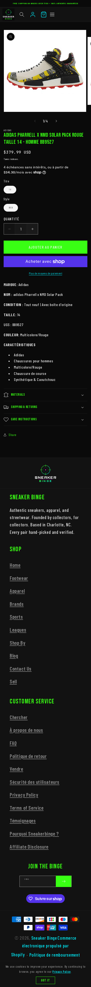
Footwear (19, 578)
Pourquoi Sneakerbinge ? (34, 833)
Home (15, 565)
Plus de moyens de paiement (45, 273)
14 (10, 189)
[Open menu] (52, 14)
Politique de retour (28, 756)
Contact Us (21, 668)
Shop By (17, 643)
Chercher (19, 717)
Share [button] (12, 435)
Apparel (17, 591)
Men (11, 207)
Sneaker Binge (44, 938)
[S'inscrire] (63, 881)
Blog (14, 655)
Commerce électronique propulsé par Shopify (43, 946)
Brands (17, 604)
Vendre (16, 769)
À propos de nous (26, 730)
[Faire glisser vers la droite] (56, 121)
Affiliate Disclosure (29, 847)
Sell (13, 681)
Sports (16, 617)
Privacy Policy (24, 795)
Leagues (18, 630)
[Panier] (44, 14)
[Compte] (33, 14)
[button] (22, 14)
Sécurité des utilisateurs (34, 782)
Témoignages (23, 820)
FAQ (13, 743)
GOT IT (45, 980)
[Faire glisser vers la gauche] (35, 121)
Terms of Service (27, 808)
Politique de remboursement (54, 955)
